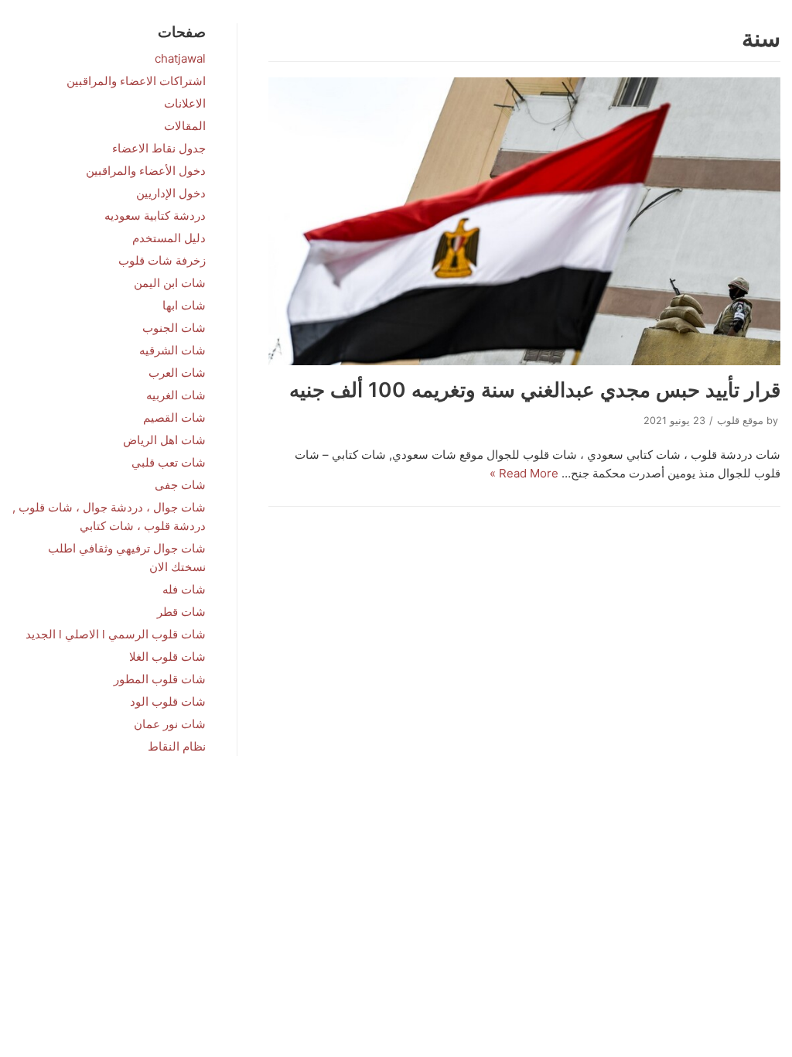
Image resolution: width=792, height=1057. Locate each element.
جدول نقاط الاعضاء (159, 148)
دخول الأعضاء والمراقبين (146, 170)
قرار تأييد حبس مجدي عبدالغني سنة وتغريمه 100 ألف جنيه (534, 390)
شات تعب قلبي (168, 462)
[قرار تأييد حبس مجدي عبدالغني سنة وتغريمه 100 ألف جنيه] (524, 221)
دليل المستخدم (169, 238)
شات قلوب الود (168, 701)
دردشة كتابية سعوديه (155, 215)
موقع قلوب (740, 420)
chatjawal (180, 58)
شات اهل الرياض (164, 440)
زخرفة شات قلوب (162, 260)
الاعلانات (185, 103)
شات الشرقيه (172, 350)
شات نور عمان (170, 724)
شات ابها (184, 305)
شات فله (184, 589)
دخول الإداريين (171, 193)
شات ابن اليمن (170, 282)
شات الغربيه (176, 395)
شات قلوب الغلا (167, 656)
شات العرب (177, 372)
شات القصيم (174, 417)
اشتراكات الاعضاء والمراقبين (136, 81)
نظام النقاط (177, 746)
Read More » (524, 473)
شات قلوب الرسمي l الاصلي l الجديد (116, 634)
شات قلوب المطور (160, 679)
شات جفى (180, 484)
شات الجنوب (174, 327)
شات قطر (181, 611)
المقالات (185, 125)
